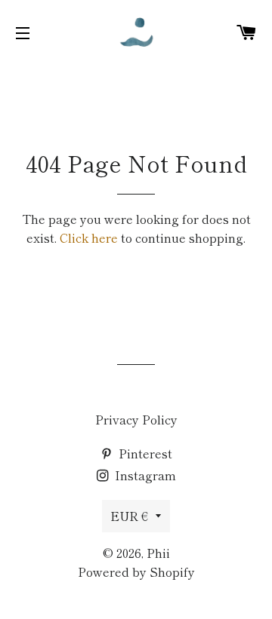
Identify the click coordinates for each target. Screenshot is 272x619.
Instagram (144, 475)
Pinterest (144, 453)
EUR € (129, 516)
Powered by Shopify (136, 571)
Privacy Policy (136, 419)
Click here (89, 237)
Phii (158, 553)
